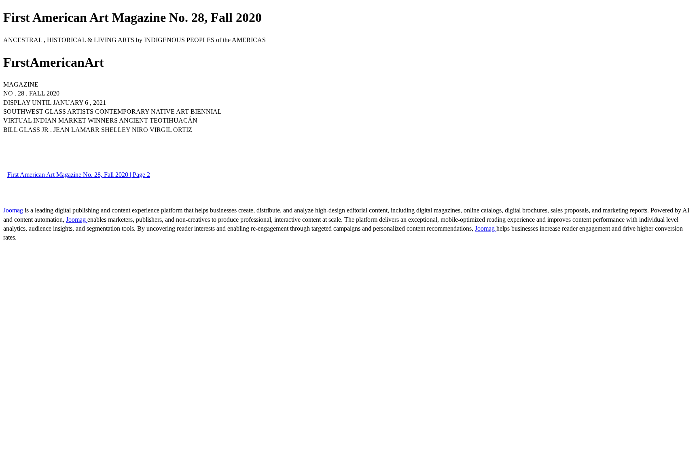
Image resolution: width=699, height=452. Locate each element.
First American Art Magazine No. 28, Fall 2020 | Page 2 (78, 174)
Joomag (14, 210)
